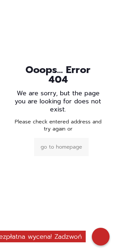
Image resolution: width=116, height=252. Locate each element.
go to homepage (61, 147)
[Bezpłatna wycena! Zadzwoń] (101, 237)
